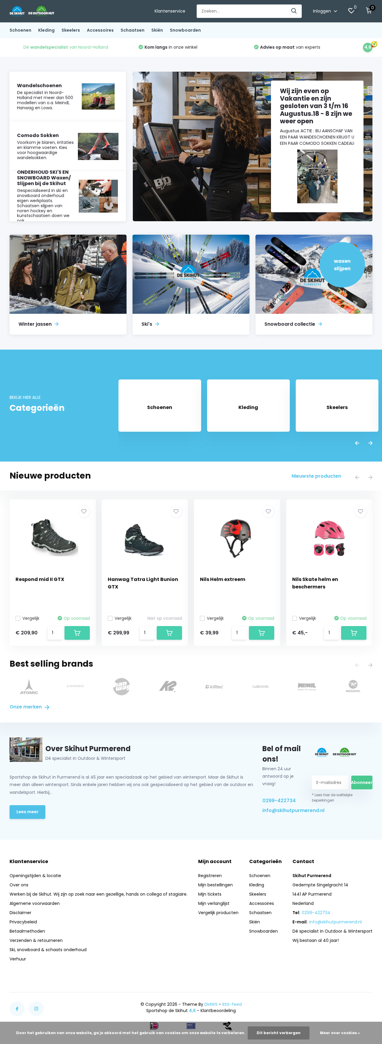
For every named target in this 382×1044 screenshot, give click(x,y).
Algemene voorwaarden (35, 903)
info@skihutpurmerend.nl (281, 810)
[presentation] (357, 443)
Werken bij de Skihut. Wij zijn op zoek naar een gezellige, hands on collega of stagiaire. (98, 894)
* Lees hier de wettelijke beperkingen (332, 797)
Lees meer (27, 812)
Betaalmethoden (27, 931)
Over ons (19, 885)
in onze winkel (157, 47)
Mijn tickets (209, 894)
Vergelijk (30, 618)
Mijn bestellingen (215, 885)
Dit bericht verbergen (279, 1032)
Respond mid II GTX (40, 579)
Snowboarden (185, 30)
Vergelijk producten (218, 913)
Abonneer (361, 782)
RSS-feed (232, 1004)
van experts (277, 47)
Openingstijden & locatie (35, 876)
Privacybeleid (23, 922)
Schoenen (20, 30)
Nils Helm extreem (222, 579)
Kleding (46, 30)
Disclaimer (20, 913)
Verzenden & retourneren (36, 940)
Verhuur (18, 959)
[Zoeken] (294, 11)
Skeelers (70, 30)
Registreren (210, 876)
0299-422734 (279, 800)
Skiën (157, 30)
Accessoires (100, 30)
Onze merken (26, 706)
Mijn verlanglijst (213, 903)
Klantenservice (170, 11)
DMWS (211, 1004)
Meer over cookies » (340, 1032)
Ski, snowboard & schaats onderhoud (48, 950)
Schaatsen (132, 30)
